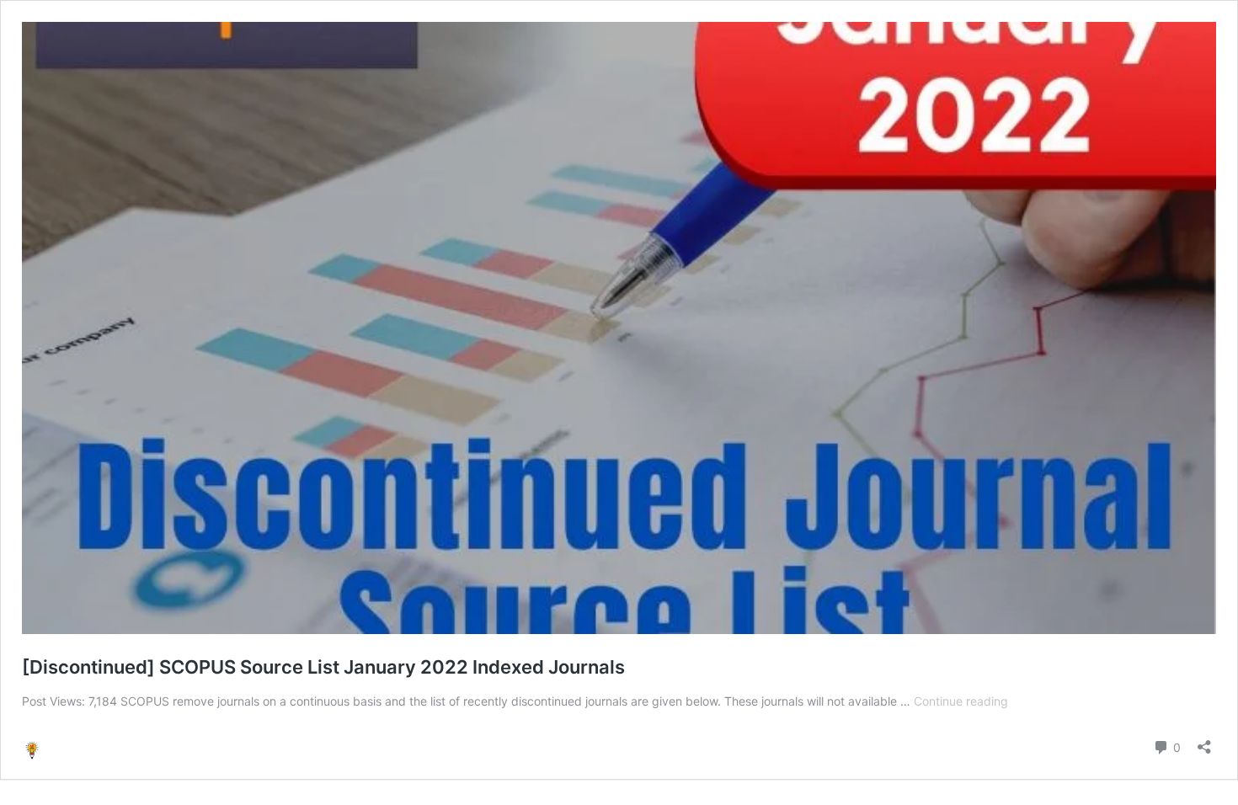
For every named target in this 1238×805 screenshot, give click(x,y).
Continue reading (961, 701)
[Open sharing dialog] (1204, 741)
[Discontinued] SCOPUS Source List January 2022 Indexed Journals (323, 667)
